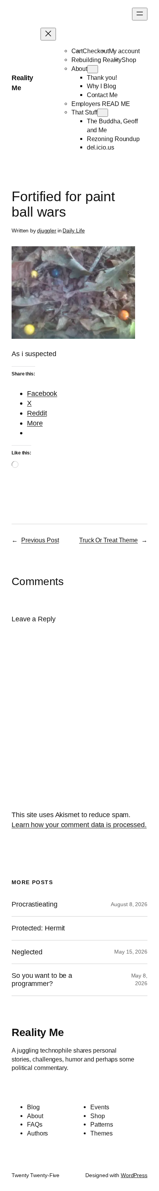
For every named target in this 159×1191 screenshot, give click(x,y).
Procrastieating (35, 904)
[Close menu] (48, 34)
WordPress (134, 1175)
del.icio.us (100, 147)
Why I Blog (101, 85)
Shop (129, 59)
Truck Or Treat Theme (108, 540)
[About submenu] (92, 69)
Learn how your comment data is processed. (79, 825)
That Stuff (84, 112)
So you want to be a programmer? (42, 979)
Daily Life (74, 230)
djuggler (46, 230)
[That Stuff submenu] (102, 113)
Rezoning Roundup (113, 138)
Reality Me (38, 1032)
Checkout (95, 50)
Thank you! (102, 77)
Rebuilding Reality (96, 59)
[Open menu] (139, 14)
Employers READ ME (100, 103)
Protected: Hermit (38, 928)
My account (124, 50)
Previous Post (40, 540)
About (79, 68)
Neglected (27, 952)
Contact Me (102, 94)
